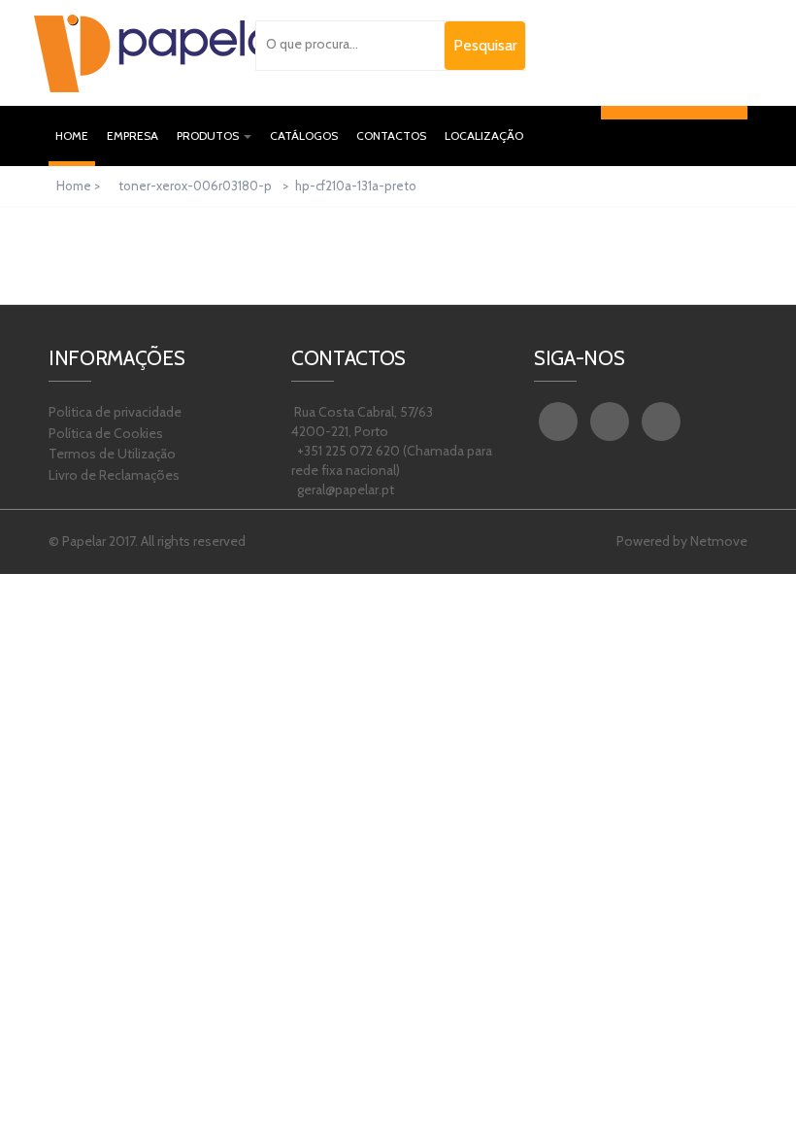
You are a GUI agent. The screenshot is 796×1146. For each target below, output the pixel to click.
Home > (79, 185)
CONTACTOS (391, 135)
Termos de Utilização (112, 453)
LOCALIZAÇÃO (484, 135)
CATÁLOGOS (304, 135)
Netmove (718, 541)
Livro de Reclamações (114, 475)
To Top (756, 1096)
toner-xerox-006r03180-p (195, 185)
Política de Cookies (106, 433)
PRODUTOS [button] (209, 135)
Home (75, 135)
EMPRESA (132, 135)
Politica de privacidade (115, 412)
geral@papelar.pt (344, 489)
